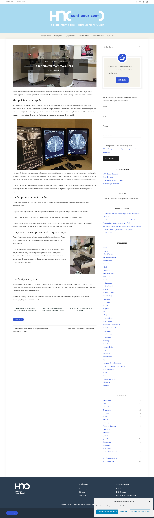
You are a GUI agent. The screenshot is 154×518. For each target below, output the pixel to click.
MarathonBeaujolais (111, 328)
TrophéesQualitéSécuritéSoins (114, 366)
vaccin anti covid (109, 379)
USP (105, 372)
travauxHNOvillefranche (112, 363)
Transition (106, 445)
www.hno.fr (12, 513)
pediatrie (107, 344)
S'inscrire (122, 80)
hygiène (106, 308)
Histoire (58, 36)
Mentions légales (66, 504)
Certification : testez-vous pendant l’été (116, 223)
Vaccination (107, 448)
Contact (9, 2)
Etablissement (107, 136)
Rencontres (45, 36)
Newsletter (22, 2)
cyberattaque (108, 283)
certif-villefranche (110, 257)
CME (105, 267)
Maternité (107, 331)
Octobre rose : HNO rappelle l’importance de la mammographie (25, 309)
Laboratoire (108, 321)
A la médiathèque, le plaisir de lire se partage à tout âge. (122, 226)
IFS (105, 312)
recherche (107, 353)
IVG (105, 315)
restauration (108, 356)
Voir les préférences (140, 512)
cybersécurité (108, 286)
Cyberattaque (107, 407)
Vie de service (108, 455)
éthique (106, 385)
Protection (106, 432)
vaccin (106, 376)
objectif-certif (108, 337)
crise (105, 280)
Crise (104, 404)
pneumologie (108, 347)
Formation (106, 413)
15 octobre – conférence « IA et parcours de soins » (120, 220)
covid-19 (106, 276)
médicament (108, 334)
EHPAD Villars (109, 292)
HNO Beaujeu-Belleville (111, 183)
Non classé (106, 423)
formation (107, 302)
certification (108, 260)
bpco (105, 248)
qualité (106, 350)
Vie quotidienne (108, 461)
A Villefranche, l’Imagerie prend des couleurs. (80, 309)
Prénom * (106, 126)
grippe (106, 305)
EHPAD (106, 289)
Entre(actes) (108, 296)
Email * (105, 106)
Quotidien (70, 36)
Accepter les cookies (107, 512)
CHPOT (106, 264)
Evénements (84, 36)
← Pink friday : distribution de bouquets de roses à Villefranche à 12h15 (30, 330)
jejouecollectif (108, 318)
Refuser (123, 512)
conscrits (107, 270)
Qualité (111, 36)
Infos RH (106, 420)
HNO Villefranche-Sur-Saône (113, 180)
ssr (104, 360)
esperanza (107, 299)
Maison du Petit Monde (112, 324)
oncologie (19, 319)
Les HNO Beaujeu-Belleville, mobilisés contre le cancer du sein (53, 309)
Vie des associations (110, 458)
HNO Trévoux (108, 177)
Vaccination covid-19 (110, 452)
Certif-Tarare (108, 254)
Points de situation (109, 426)
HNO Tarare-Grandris (110, 174)
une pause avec (109, 369)
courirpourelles (109, 273)
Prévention (98, 36)
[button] (150, 502)
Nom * (105, 116)
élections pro (108, 382)
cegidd (106, 251)
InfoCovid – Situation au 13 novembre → (82, 329)
